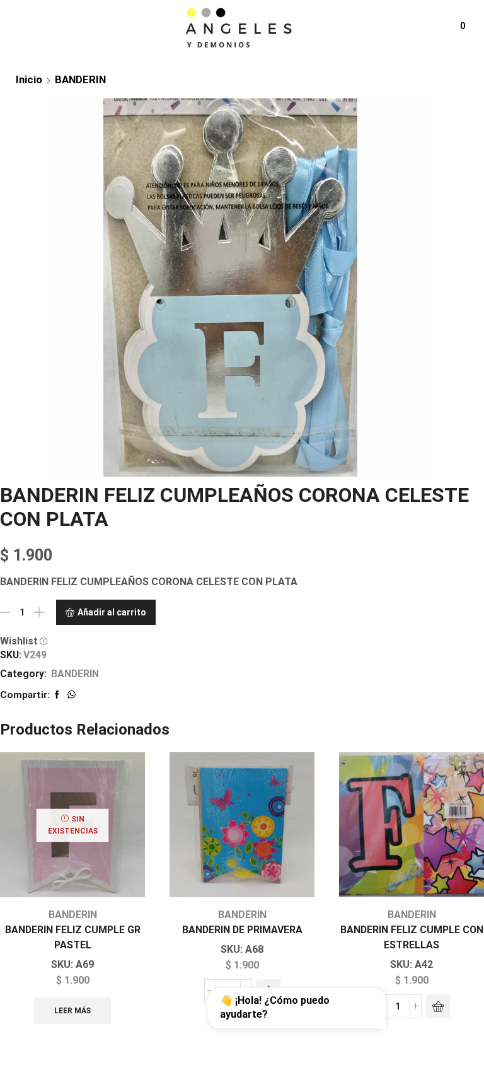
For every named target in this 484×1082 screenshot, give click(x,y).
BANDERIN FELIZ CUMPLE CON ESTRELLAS (411, 937)
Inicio (29, 79)
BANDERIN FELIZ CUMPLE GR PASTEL (73, 937)
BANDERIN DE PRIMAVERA (242, 930)
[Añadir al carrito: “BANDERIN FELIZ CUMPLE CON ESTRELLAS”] (438, 1006)
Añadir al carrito (112, 612)
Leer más (72, 1010)
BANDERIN (80, 79)
